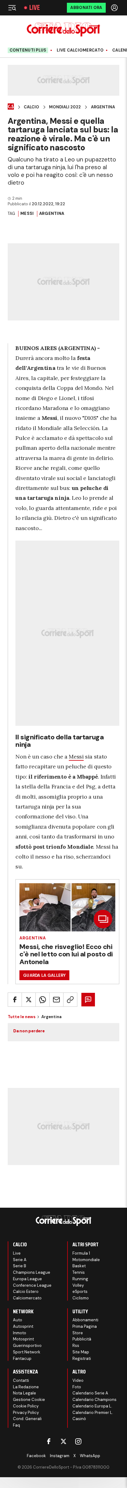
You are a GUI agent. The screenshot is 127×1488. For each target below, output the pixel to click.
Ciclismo (80, 1298)
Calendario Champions (94, 1399)
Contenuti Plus (28, 50)
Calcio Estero (26, 1291)
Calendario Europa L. (92, 1406)
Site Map (80, 1352)
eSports (80, 1291)
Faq (16, 1425)
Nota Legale (24, 1393)
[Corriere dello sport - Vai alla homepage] (63, 29)
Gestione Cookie (29, 1399)
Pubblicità (81, 1339)
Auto (17, 1320)
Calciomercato (27, 1298)
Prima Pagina (84, 1326)
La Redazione (26, 1387)
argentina (51, 213)
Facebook (36, 1455)
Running (80, 1278)
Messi (27, 213)
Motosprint (23, 1339)
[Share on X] (28, 999)
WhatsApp (90, 1455)
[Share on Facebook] (15, 999)
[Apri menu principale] (12, 7)
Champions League (31, 1272)
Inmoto (19, 1332)
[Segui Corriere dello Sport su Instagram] (78, 1441)
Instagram (59, 1455)
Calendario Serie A (90, 1393)
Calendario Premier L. (92, 1412)
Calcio (31, 107)
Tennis (78, 1272)
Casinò (79, 1418)
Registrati (81, 1358)
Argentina (103, 107)
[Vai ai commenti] (88, 999)
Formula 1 (81, 1253)
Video (78, 1380)
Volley (78, 1285)
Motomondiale (86, 1259)
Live (34, 7)
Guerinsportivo (27, 1345)
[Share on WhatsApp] (42, 999)
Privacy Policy (26, 1412)
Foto (76, 1387)
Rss (75, 1345)
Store (77, 1332)
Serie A (20, 1259)
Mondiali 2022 (65, 107)
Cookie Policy (26, 1406)
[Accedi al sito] (115, 7)
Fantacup (22, 1358)
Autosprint (23, 1326)
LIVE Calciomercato (80, 50)
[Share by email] (56, 999)
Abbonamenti (85, 1320)
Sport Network (26, 1352)
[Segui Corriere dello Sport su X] (63, 1441)
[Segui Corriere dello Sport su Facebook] (48, 1441)
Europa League (27, 1278)
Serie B (19, 1266)
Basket (79, 1266)
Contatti (21, 1380)
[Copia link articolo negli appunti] (70, 999)
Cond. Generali (27, 1418)
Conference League (32, 1285)
